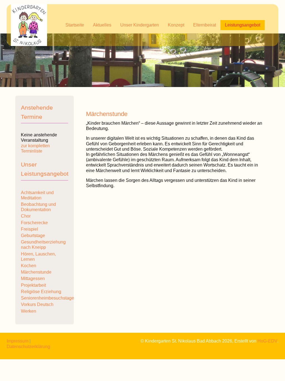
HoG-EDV (267, 341)
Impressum (17, 341)
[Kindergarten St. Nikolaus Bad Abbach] (29, 25)
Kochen (28, 265)
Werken (28, 311)
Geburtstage (33, 235)
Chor (26, 216)
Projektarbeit (33, 285)
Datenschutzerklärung (28, 346)
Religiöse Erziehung (41, 291)
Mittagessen (33, 278)
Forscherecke (34, 222)
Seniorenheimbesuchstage (47, 298)
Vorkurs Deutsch (37, 304)
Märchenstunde (36, 272)
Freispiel (29, 229)
